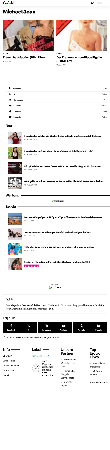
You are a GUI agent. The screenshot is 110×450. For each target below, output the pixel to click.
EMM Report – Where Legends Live (69, 363)
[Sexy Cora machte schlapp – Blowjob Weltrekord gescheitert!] (15, 234)
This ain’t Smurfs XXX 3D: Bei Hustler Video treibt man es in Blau (59, 247)
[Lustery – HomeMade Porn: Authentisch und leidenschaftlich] (15, 264)
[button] (92, 3)
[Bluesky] (58, 117)
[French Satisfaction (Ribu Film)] (28, 35)
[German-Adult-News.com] (9, 3)
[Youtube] (58, 105)
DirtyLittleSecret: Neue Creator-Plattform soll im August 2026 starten (62, 166)
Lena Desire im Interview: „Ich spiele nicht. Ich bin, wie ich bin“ (58, 151)
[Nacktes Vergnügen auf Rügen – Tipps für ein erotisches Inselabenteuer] (15, 219)
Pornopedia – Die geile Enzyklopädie (69, 374)
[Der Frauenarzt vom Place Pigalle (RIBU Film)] (81, 35)
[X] (58, 94)
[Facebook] (58, 88)
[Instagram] (58, 100)
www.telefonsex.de (99, 382)
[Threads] (58, 111)
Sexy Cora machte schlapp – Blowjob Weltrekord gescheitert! (57, 232)
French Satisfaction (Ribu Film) (24, 57)
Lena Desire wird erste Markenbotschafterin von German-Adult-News (62, 136)
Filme (5, 53)
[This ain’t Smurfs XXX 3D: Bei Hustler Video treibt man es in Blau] (15, 249)
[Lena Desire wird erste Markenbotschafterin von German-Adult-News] (15, 138)
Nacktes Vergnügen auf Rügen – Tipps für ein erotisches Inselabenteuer (63, 217)
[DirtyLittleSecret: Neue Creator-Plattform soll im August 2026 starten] (15, 168)
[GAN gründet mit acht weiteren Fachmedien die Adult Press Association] (15, 183)
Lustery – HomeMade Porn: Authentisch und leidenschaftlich (57, 262)
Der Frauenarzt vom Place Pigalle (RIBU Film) (79, 59)
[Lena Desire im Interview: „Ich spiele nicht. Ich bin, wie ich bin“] (15, 153)
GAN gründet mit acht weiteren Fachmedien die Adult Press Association (63, 181)
